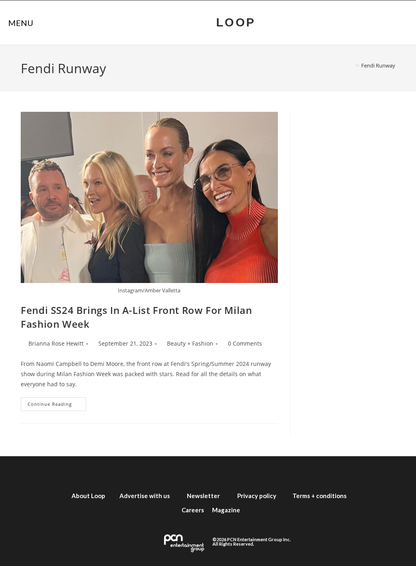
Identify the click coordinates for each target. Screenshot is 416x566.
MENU (20, 23)
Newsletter (203, 495)
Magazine (226, 510)
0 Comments (245, 343)
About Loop (88, 495)
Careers (193, 510)
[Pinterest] (269, 472)
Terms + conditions (319, 495)
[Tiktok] (244, 472)
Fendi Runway (378, 65)
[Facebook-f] (147, 472)
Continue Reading (57, 402)
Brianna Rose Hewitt (56, 343)
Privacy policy (256, 495)
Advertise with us (144, 495)
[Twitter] (171, 472)
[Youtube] (220, 472)
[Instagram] (196, 472)
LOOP (236, 22)
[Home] (351, 65)
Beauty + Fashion (190, 343)
